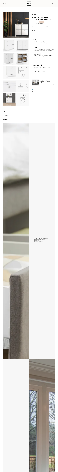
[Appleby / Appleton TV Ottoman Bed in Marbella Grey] (35, 82)
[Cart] (54, 3)
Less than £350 (34, 14)
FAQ (4, 111)
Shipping (33, 23)
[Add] (53, 84)
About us (5, 119)
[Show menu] (3, 3)
